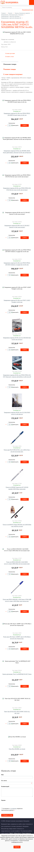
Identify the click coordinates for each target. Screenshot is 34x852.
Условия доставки (10, 53)
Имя (2, 774)
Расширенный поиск (27, 9)
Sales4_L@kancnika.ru (15, 833)
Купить (25, 125)
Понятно (17, 847)
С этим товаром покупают (13, 74)
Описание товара (9, 64)
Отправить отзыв (7, 815)
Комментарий (5, 786)
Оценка (3, 800)
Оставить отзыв (9, 56)
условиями (14, 808)
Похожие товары (9, 69)
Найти (31, 7)
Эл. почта (4, 780)
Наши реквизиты (26, 833)
